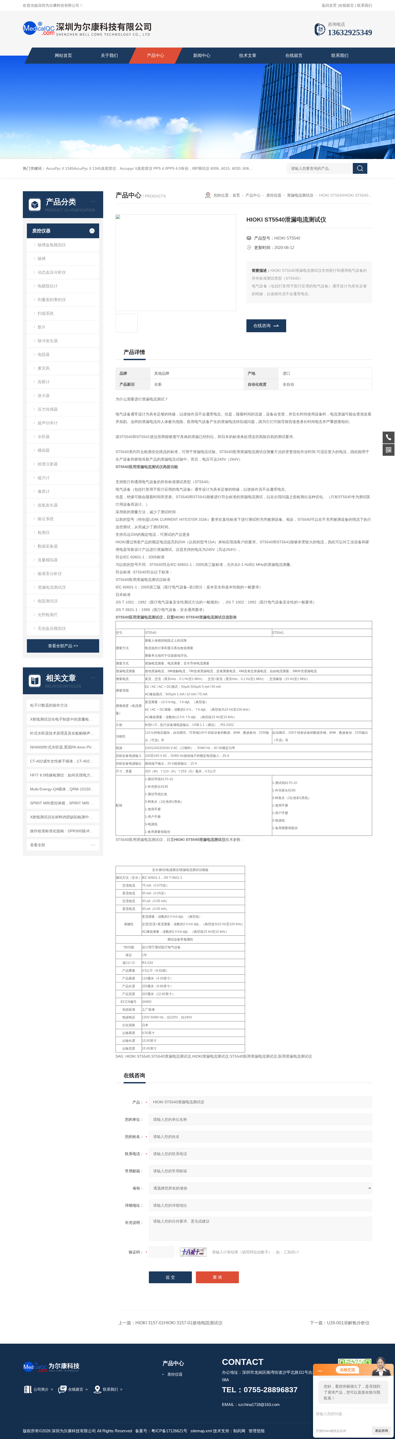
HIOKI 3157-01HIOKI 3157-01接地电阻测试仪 (178, 1323)
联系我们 (364, 5)
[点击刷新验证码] (193, 1252)
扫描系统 (46, 313)
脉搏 (42, 258)
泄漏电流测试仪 (52, 587)
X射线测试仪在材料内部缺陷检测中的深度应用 (64, 817)
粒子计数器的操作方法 (49, 705)
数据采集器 (48, 546)
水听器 (44, 436)
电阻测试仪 (48, 601)
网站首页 (63, 55)
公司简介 (41, 1389)
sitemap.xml (201, 1431)
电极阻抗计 (48, 286)
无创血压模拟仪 (52, 628)
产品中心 (155, 55)
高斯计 (44, 381)
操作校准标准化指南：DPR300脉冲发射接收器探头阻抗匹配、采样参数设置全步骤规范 (64, 831)
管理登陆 (257, 1431)
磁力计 (44, 477)
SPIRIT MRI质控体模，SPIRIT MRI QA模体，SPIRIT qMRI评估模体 (64, 803)
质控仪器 (41, 230)
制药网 (239, 1431)
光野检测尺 (48, 614)
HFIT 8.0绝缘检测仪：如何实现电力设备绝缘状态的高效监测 (64, 775)
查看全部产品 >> (63, 645)
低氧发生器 (48, 505)
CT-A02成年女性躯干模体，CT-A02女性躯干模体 (64, 761)
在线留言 (346, 5)
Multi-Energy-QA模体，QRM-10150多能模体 (64, 789)
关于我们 (109, 55)
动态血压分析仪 (52, 272)
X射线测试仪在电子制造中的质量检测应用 (64, 719)
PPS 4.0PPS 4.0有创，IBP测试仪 (181, 168)
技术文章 (247, 55)
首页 (236, 195)
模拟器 (44, 450)
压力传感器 (48, 409)
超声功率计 (48, 423)
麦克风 (44, 368)
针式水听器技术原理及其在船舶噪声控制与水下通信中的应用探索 (64, 733)
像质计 (44, 491)
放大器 (44, 395)
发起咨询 (381, 1431)
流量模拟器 (48, 560)
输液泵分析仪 (50, 573)
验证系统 (46, 518)
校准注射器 (48, 464)
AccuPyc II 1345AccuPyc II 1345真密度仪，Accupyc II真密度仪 (99, 168)
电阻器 (44, 354)
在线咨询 (262, 325)
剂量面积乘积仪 (52, 299)
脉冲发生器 (48, 340)
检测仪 (44, 532)
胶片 (42, 327)
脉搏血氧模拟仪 (52, 245)
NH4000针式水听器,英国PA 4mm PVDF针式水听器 (64, 747)
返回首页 (329, 5)
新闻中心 (201, 55)
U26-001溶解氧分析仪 (348, 1323)
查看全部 (37, 845)
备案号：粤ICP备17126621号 (161, 1431)
